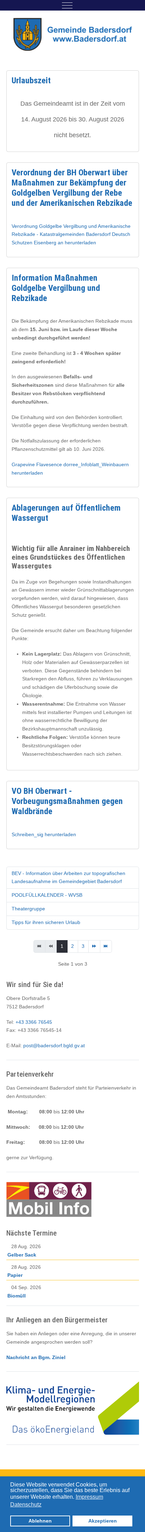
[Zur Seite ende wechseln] (106, 946)
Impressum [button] (89, 1497)
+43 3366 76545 (33, 1022)
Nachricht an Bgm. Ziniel (35, 1357)
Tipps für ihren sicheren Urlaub (46, 922)
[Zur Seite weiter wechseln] (94, 946)
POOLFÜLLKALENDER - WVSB (47, 895)
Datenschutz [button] (26, 1504)
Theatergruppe (28, 908)
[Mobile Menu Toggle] (67, 5)
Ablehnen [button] (40, 1521)
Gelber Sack (21, 1255)
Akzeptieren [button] (102, 1521)
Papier (15, 1275)
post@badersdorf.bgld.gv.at (54, 1045)
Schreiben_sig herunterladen (44, 834)
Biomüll (16, 1296)
